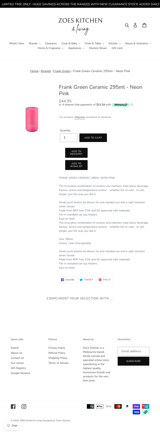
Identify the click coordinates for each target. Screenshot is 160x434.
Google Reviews (20, 373)
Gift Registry (18, 368)
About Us (16, 353)
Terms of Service (58, 363)
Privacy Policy (56, 348)
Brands (46, 71)
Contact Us (17, 358)
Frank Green (62, 71)
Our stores (17, 363)
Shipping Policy (57, 358)
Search (15, 348)
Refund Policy (56, 353)
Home (34, 71)
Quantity (65, 130)
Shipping (80, 117)
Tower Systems (63, 420)
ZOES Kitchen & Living (30, 420)
